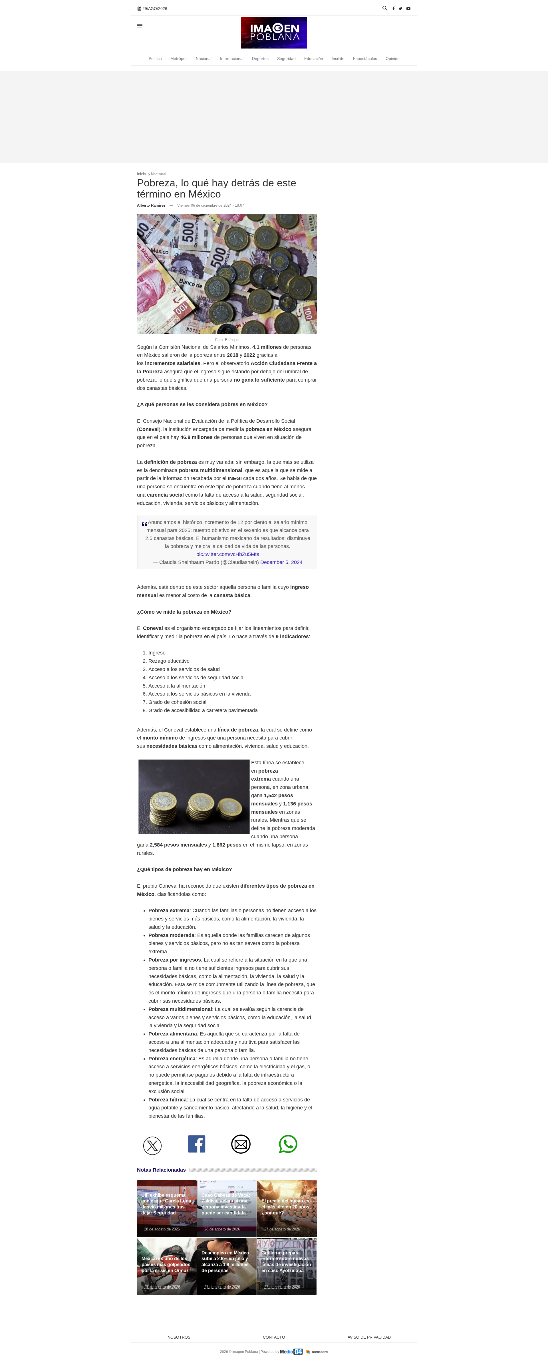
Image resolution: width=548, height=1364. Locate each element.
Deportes (260, 58)
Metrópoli (178, 58)
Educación (313, 58)
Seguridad (286, 58)
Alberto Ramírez (151, 205)
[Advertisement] (274, 117)
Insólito (338, 58)
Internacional (231, 58)
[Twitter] (400, 8)
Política (155, 58)
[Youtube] (408, 8)
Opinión (393, 58)
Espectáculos (365, 58)
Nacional (203, 58)
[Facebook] (393, 8)
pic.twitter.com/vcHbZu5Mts (227, 554)
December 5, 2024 (281, 562)
